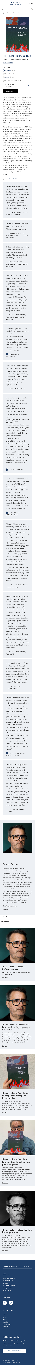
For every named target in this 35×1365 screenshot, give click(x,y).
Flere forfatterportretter (10, 906)
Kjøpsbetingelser (8, 1281)
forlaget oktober (16, 3)
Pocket (10, 77)
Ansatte (5, 1317)
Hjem (4, 13)
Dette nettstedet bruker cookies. (11, 1362)
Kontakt (5, 1315)
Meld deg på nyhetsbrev (14, 1350)
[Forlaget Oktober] (5, 1303)
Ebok (9, 74)
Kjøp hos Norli (10, 91)
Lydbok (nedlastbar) (13, 80)
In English (6, 1322)
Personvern (6, 1283)
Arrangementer (7, 1288)
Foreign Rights (7, 1324)
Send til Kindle (7, 1290)
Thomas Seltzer (8, 63)
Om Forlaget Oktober (9, 1278)
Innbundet (11, 70)
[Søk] (32, 9)
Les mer (5, 910)
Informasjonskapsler (9, 1285)
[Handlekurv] (32, 3)
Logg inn (28, 3)
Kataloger (5, 1327)
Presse (5, 1319)
